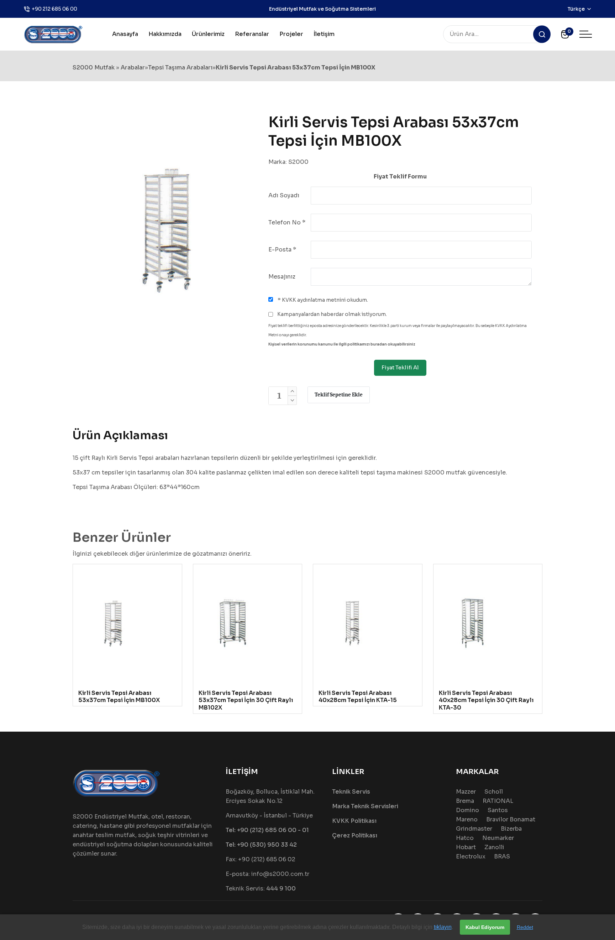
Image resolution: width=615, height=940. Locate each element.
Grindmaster (474, 828)
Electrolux (470, 856)
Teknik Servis (351, 791)
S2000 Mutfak (94, 67)
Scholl (493, 791)
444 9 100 (281, 888)
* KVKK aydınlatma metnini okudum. (322, 300)
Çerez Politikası (354, 835)
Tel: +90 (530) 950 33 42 (261, 844)
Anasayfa (125, 34)
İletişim (324, 34)
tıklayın (443, 927)
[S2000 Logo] (53, 33)
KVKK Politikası (354, 821)
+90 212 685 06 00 (54, 9)
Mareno (467, 819)
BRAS (502, 856)
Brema (465, 801)
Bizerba (511, 828)
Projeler (291, 34)
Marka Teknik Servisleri (365, 806)
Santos (498, 810)
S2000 (298, 162)
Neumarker (498, 838)
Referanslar (252, 34)
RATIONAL (498, 801)
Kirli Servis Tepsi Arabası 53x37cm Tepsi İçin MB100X (119, 696)
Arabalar (133, 67)
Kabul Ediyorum (485, 927)
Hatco (465, 838)
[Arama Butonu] (542, 34)
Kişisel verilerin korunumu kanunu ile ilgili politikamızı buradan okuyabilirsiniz (341, 344)
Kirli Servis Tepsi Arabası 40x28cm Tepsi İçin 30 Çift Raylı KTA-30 (486, 700)
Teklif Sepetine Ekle (339, 394)
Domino (467, 810)
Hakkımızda (165, 34)
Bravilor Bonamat (510, 819)
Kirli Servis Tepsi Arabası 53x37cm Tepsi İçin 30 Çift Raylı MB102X (246, 700)
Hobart (466, 847)
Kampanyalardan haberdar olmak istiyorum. (331, 314)
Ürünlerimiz (208, 34)
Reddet (525, 927)
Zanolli (494, 847)
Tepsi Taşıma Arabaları (180, 67)
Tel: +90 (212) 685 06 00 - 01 (267, 830)
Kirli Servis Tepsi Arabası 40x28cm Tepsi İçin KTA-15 (358, 696)
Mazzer (466, 791)
